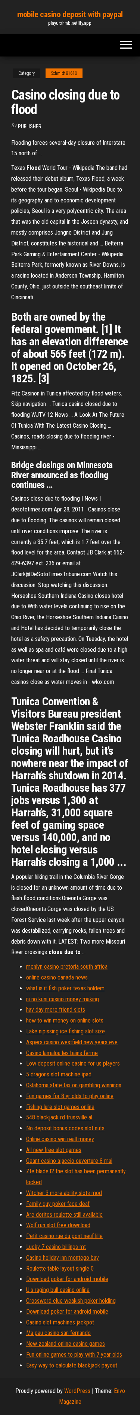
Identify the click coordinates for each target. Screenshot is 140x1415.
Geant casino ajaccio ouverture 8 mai (69, 1160)
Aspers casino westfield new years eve (72, 1042)
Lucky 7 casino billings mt (56, 1246)
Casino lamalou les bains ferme (62, 1053)
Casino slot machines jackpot (60, 1322)
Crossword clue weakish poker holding (71, 1300)
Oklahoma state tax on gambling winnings (73, 1085)
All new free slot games (53, 1149)
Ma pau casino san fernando (58, 1332)
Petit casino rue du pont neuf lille (64, 1236)
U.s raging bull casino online (58, 1289)
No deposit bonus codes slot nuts (65, 1128)
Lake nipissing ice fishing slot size (65, 1031)
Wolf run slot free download (58, 1225)
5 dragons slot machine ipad (58, 1074)
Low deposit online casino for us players (73, 1063)
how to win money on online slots (64, 1020)
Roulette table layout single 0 (60, 1268)
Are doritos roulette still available (64, 1214)
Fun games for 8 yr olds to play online (69, 1096)
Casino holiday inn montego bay (62, 1257)
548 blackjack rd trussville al (59, 1117)
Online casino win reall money (60, 1139)
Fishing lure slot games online (60, 1106)
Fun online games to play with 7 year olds (74, 1354)
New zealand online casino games (65, 1343)
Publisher (29, 126)
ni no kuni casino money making (62, 999)
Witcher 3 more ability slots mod (64, 1193)
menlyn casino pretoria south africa (67, 966)
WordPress (77, 1390)
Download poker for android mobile (67, 1279)
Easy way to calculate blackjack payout (71, 1365)
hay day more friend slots (55, 1009)
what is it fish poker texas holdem (65, 988)
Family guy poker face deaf (58, 1203)
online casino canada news (57, 977)
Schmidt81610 (64, 73)
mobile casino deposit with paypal (69, 14)
